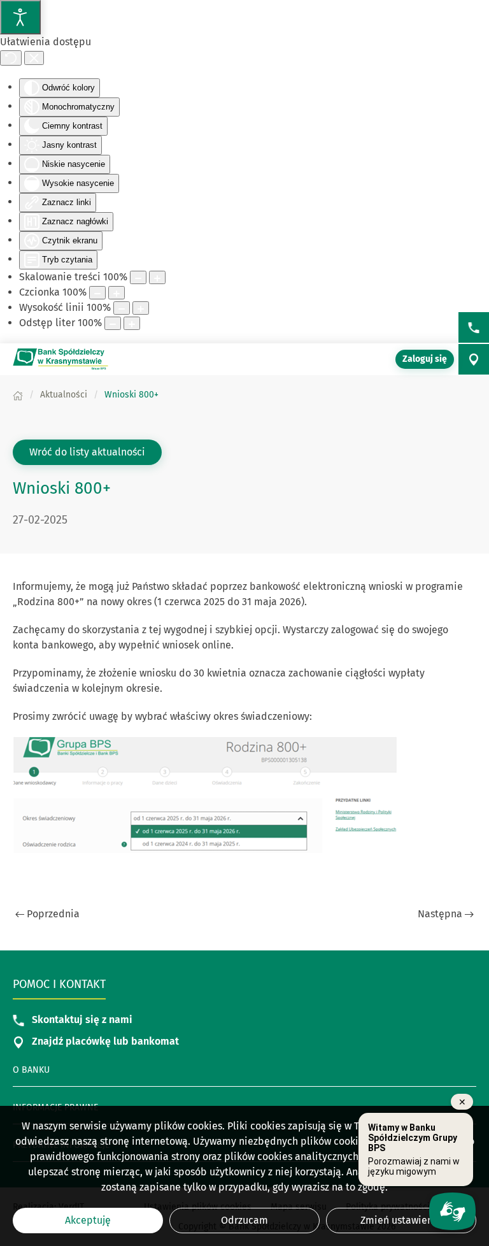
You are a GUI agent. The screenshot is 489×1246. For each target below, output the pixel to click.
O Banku (31, 1069)
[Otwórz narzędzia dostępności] (20, 17)
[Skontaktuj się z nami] (473, 327)
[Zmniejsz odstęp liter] (112, 323)
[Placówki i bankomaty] (473, 359)
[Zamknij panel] (34, 58)
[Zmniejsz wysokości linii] (121, 308)
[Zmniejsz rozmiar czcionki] (97, 292)
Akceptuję (88, 1220)
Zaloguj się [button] (424, 359)
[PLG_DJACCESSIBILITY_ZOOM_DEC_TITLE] (138, 277)
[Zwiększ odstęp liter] (132, 323)
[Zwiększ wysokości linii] (140, 308)
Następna (440, 914)
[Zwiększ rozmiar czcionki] (116, 292)
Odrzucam (244, 1220)
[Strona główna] (18, 394)
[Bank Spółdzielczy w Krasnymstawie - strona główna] (60, 359)
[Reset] (11, 58)
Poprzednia (53, 914)
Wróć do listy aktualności (87, 452)
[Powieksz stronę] (157, 277)
